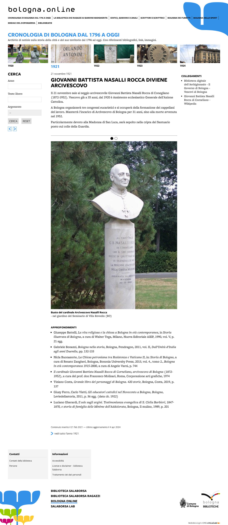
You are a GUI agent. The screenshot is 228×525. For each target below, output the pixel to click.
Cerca (14, 74)
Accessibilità (58, 460)
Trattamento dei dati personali (66, 474)
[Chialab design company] (204, 520)
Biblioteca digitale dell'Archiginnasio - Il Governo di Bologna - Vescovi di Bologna (197, 86)
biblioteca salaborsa (69, 491)
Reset (26, 121)
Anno (11, 80)
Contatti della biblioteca (20, 460)
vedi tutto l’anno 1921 (66, 433)
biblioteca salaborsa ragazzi (75, 496)
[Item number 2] (116, 138)
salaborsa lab (63, 506)
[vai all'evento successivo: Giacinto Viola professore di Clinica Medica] (15, 129)
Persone (13, 465)
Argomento (14, 106)
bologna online (64, 501)
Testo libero (15, 93)
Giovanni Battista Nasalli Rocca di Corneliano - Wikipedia (199, 99)
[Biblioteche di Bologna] (210, 499)
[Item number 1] (111, 138)
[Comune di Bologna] (189, 503)
